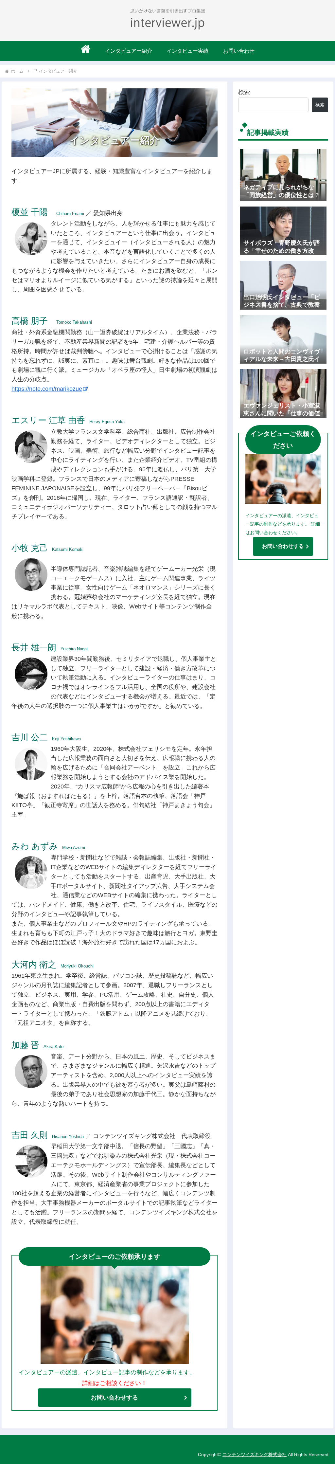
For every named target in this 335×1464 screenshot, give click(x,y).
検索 (244, 92)
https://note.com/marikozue (46, 389)
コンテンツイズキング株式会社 (254, 1454)
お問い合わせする (114, 1397)
